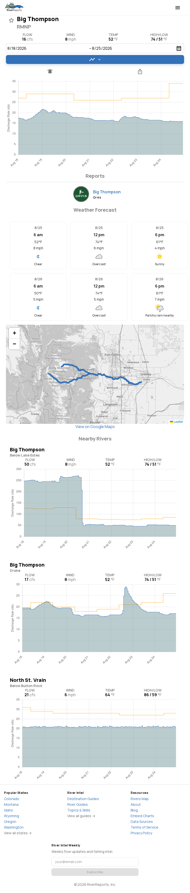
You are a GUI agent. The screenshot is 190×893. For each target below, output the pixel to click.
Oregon (10, 821)
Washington (14, 827)
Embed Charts (142, 815)
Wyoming (11, 815)
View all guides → (81, 815)
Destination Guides (83, 798)
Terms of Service (144, 827)
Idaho (8, 810)
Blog (134, 810)
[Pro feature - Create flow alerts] (50, 71)
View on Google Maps (95, 426)
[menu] (178, 8)
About (136, 804)
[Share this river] (140, 71)
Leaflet (178, 421)
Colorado (11, 798)
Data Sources (142, 821)
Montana (11, 804)
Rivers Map (140, 798)
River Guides (77, 804)
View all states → (18, 833)
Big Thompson (107, 192)
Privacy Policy (141, 833)
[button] (14, 333)
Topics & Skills (78, 810)
